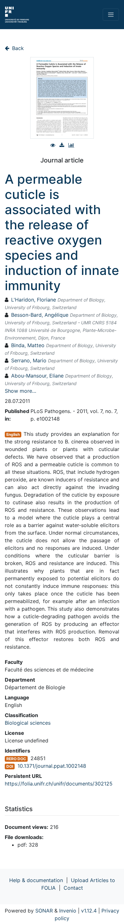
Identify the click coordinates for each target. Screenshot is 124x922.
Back (17, 48)
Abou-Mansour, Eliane (37, 375)
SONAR (44, 910)
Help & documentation (36, 880)
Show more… (20, 391)
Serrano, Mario (28, 360)
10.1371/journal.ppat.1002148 (51, 766)
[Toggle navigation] (111, 15)
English (13, 434)
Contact (73, 888)
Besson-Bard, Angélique (39, 315)
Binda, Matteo (28, 345)
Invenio (67, 910)
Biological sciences (28, 723)
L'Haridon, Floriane (33, 299)
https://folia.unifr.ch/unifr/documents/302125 (59, 783)
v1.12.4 (89, 910)
